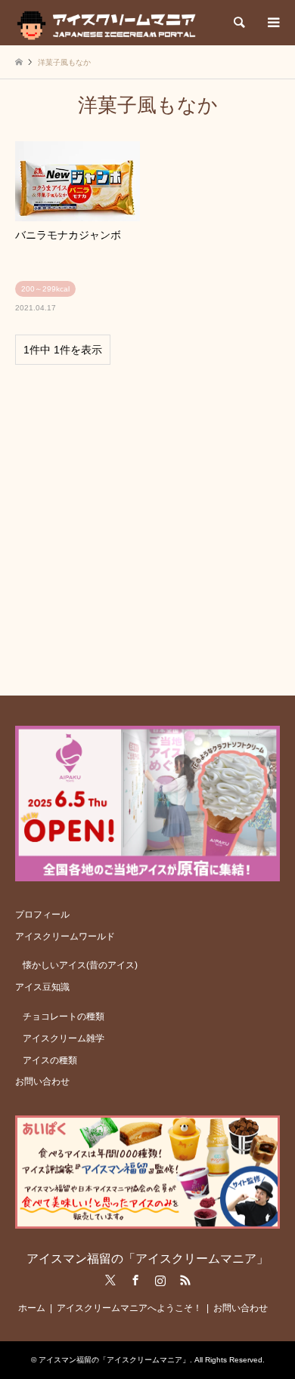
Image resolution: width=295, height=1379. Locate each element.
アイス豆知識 (42, 987)
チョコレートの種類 (63, 1016)
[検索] (238, 22)
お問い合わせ (42, 1081)
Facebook (135, 1280)
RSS (185, 1280)
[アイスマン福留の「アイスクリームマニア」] (110, 22)
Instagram (160, 1280)
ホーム (31, 1308)
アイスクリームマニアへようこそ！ (129, 1308)
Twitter (110, 1280)
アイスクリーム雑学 (63, 1038)
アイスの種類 (50, 1060)
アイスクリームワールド (65, 936)
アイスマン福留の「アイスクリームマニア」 (147, 1258)
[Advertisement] (147, 523)
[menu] (272, 22)
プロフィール (42, 914)
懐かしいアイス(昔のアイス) (80, 965)
